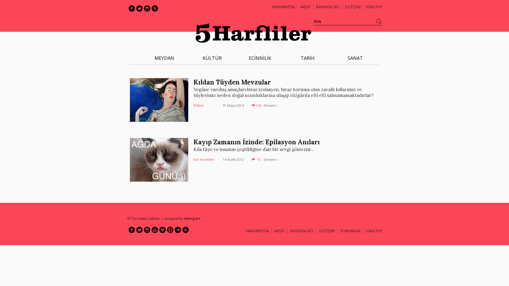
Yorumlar (350, 230)
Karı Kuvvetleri (204, 159)
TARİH (307, 58)
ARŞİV (305, 6)
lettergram (192, 218)
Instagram (147, 8)
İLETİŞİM (353, 6)
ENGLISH (374, 6)
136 (258, 105)
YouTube (155, 230)
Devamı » (271, 105)
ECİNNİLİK (260, 58)
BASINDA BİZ (328, 6)
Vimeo (162, 230)
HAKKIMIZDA (257, 230)
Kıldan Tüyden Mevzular (232, 82)
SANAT (355, 58)
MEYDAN (164, 58)
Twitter (139, 8)
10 (258, 159)
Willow (198, 105)
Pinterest (170, 230)
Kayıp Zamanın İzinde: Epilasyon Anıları (257, 142)
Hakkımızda (283, 6)
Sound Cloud (178, 230)
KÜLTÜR (212, 58)
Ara (379, 21)
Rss (155, 8)
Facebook (132, 8)
